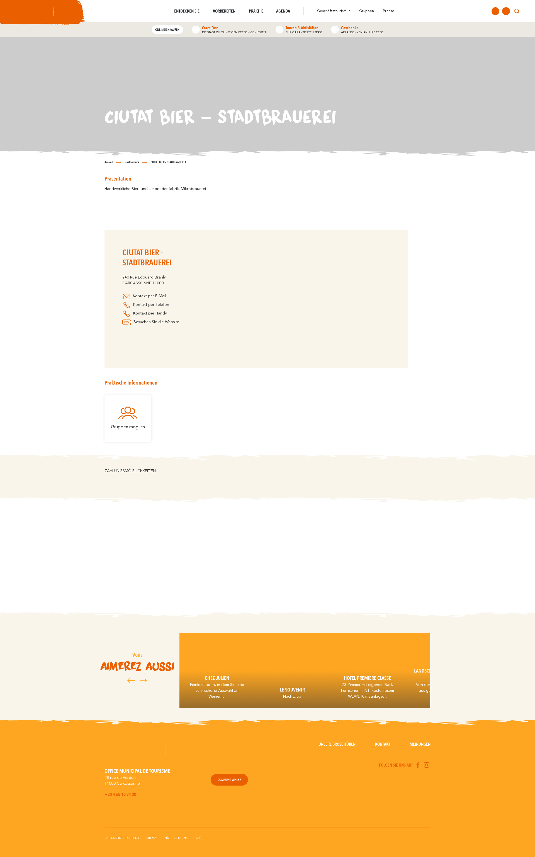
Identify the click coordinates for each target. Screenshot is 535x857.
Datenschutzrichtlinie (122, 838)
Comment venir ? (229, 779)
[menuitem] (527, 11)
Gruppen (366, 11)
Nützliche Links (177, 838)
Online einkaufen (167, 29)
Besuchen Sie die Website (156, 322)
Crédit (201, 838)
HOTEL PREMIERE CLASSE (367, 678)
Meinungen (420, 744)
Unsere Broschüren (337, 744)
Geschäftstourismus (333, 11)
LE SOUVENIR (292, 689)
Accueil (108, 162)
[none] (527, 11)
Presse (388, 11)
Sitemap (152, 838)
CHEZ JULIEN (217, 678)
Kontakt (382, 744)
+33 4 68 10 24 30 (120, 794)
